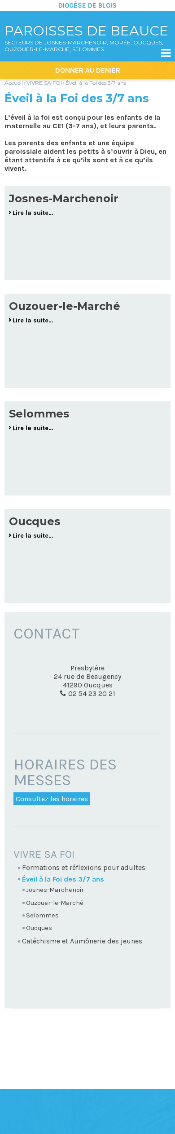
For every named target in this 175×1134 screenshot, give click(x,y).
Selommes (39, 413)
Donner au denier (87, 70)
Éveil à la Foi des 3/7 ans (96, 82)
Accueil (13, 82)
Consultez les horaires (52, 799)
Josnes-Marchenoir (63, 198)
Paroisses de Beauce (86, 37)
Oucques (34, 521)
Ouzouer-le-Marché (64, 306)
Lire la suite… (33, 213)
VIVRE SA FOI (44, 82)
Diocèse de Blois (87, 5)
